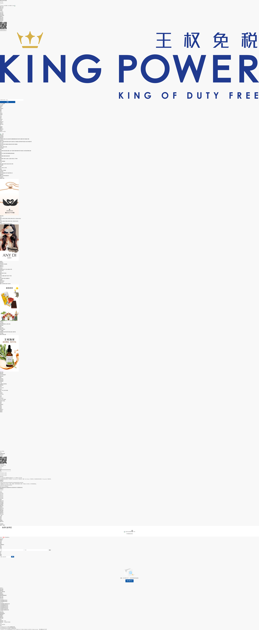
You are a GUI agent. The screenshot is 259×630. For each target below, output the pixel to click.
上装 (2, 387)
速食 (6, 283)
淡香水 (7, 158)
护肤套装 (25, 139)
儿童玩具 (1, 383)
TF (0, 125)
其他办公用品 (2, 400)
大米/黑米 (3, 283)
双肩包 (6, 218)
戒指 (1, 173)
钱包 (14, 218)
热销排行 (1, 404)
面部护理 (1, 137)
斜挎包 (12, 218)
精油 (24, 141)
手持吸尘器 (4, 334)
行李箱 (4, 223)
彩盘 (1, 161)
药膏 (11, 269)
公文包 (1, 223)
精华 (19, 139)
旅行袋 (6, 223)
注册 (2, 6)
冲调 (1, 271)
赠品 (1, 554)
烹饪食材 (9, 283)
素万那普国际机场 (3, 487)
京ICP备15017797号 (43, 629)
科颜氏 (1, 123)
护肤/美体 (1, 136)
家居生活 (1, 321)
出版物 (1, 616)
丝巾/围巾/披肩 (4, 175)
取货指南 (1, 20)
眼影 (4, 156)
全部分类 (1, 135)
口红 (1, 112)
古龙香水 (10, 158)
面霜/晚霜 (13, 139)
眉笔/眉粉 (1, 156)
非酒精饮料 (7, 278)
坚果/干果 (6, 275)
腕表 (1, 166)
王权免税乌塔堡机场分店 (4, 609)
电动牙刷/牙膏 (5, 331)
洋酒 (1, 278)
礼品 (1, 395)
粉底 (1, 109)
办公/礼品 (1, 394)
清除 (4, 103)
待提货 (1, 10)
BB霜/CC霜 (9, 150)
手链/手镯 (9, 173)
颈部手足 (13, 141)
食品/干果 (1, 270)
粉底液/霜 (5, 150)
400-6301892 (2, 624)
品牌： (2, 525)
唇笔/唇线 (12, 153)
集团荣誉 (1, 617)
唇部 (1, 152)
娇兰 (1, 118)
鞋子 (1, 391)
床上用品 (6, 324)
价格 (1, 548)
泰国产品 (1, 265)
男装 (1, 389)
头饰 (12, 173)
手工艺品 (5, 269)
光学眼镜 (4, 170)
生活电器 (1, 333)
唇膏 (6, 153)
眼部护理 (16, 139)
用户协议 (1, 596)
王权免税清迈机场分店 (4, 607)
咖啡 (2, 273)
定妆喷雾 (1, 150)
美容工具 (1, 145)
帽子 (8, 175)
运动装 (6, 390)
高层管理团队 (2, 613)
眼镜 (1, 169)
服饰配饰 (1, 174)
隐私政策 (1, 597)
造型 (11, 331)
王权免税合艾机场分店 (4, 608)
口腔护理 (14, 331)
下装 (1, 387)
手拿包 (4, 218)
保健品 (1, 279)
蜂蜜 (1, 273)
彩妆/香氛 (1, 148)
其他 (6, 146)
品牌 (1, 408)
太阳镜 (1, 170)
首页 (1, 403)
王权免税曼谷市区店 (3, 600)
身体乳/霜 (6, 141)
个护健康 (1, 330)
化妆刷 (5, 163)
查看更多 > (2, 488)
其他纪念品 (2, 269)
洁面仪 (1, 146)
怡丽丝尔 (1, 108)
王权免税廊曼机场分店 (4, 605)
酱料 (1, 283)
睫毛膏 (8, 156)
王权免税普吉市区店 (3, 601)
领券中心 (1, 409)
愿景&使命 (2, 612)
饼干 (9, 275)
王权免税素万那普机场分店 (5, 603)
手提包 (9, 218)
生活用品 (1, 322)
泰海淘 (1, 410)
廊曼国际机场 (9, 487)
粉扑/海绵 (1, 163)
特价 (1, 551)
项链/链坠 (3, 173)
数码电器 (1, 372)
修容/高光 (22, 150)
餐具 (1, 326)
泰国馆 (1, 261)
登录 (1, 6)
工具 (1, 162)
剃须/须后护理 (2, 144)
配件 (9, 223)
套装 (13, 158)
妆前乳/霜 (25, 150)
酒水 (1, 277)
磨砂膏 (30, 141)
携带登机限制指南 (3, 595)
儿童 (1, 382)
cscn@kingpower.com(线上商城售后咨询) (7, 626)
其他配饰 (1, 177)
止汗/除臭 (15, 158)
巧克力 (1, 275)
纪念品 (1, 268)
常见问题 (1, 17)
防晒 (23, 139)
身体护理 (1, 140)
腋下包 (1, 218)
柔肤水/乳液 (6, 139)
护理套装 (16, 141)
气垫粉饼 (13, 150)
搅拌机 (4, 329)
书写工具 (1, 399)
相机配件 (4, 374)
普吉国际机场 (14, 487)
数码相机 (1, 373)
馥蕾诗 (1, 127)
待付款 (1, 9)
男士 (1, 219)
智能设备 (1, 376)
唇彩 (4, 153)
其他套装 (3, 161)
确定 (50, 550)
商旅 (1, 222)
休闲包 (19, 218)
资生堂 (1, 119)
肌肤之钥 (1, 129)
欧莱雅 (1, 106)
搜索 (12, 556)
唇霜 (1, 153)
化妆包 (10, 163)
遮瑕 (30, 150)
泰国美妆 (1, 262)
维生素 (3, 281)
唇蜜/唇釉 (9, 153)
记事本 (4, 399)
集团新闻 (1, 614)
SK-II (1, 115)
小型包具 (16, 218)
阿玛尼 (1, 113)
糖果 (3, 275)
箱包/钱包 (1, 215)
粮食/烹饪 (1, 282)
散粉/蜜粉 (16, 150)
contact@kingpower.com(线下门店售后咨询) (8, 628)
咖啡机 (1, 329)
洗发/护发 (10, 141)
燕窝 (1, 281)
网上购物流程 (2, 591)
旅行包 (11, 223)
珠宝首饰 (1, 171)
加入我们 (1, 618)
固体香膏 (1, 158)
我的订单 (1, 8)
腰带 (1, 175)
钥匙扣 (1, 178)
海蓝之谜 (1, 121)
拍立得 (1, 374)
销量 (1, 547)
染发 (26, 141)
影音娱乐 (1, 378)
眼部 (1, 154)
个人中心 (1, 11)
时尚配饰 (1, 165)
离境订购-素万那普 (3, 0)
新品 (1, 405)
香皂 (1, 141)
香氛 (1, 157)
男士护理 (1, 143)
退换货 (1, 592)
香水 (1, 107)
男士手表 (1, 167)
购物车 (1, 130)
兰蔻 (1, 120)
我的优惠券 (2, 15)
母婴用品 (1, 381)
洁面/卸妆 (1, 139)
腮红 (1, 110)
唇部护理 (9, 139)
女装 (1, 386)
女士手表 (5, 167)
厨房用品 (1, 325)
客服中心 (1, 16)
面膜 (21, 139)
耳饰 (6, 173)
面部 (1, 149)
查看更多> (2, 480)
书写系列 (1, 398)
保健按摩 (1, 331)
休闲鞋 (1, 393)
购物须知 (1, 590)
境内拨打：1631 (3, 620)
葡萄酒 (1, 539)
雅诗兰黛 (1, 124)
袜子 (1, 390)
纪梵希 (1, 114)
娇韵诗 (1, 126)
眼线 (6, 156)
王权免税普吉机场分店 (4, 606)
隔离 (28, 150)
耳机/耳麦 (1, 380)
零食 (1, 274)
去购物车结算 (2, 453)
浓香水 (4, 158)
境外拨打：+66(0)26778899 (5, 622)
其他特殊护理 (21, 141)
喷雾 (28, 139)
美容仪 (4, 146)
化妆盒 (7, 163)
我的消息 (1, 12)
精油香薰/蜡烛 (2, 324)
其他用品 (5, 383)
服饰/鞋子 (1, 385)
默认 (1, 545)
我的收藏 (1, 14)
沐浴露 (3, 141)
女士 (1, 217)
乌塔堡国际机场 (19, 487)
